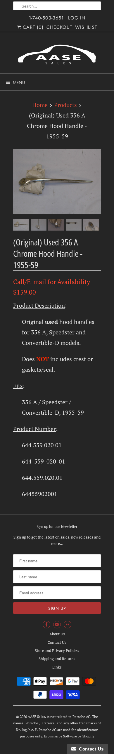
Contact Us (57, 642)
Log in (76, 18)
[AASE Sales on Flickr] (67, 624)
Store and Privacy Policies (57, 650)
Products (65, 105)
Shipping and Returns (57, 658)
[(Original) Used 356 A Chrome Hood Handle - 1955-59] (57, 181)
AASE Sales (36, 716)
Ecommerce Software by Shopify (69, 736)
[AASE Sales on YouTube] (57, 624)
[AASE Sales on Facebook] (46, 624)
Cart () (32, 27)
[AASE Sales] (57, 54)
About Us (57, 634)
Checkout (59, 27)
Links (57, 667)
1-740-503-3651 (46, 18)
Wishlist (86, 27)
